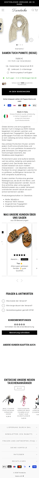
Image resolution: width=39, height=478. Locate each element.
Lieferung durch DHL (19, 427)
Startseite (19, 49)
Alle (19, 388)
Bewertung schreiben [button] (19, 333)
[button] (17, 280)
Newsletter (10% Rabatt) (18, 434)
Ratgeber (19, 454)
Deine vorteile (19, 447)
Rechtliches (19, 461)
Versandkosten (25, 61)
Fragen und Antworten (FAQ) (19, 441)
